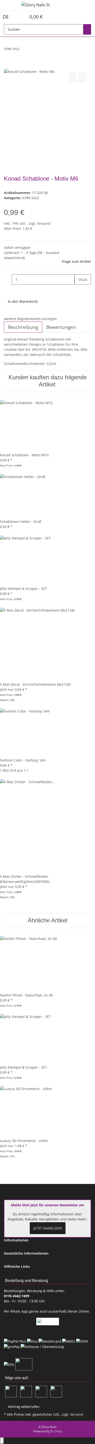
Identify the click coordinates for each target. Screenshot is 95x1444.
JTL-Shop (56, 1431)
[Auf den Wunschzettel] (82, 77)
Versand (43, 223)
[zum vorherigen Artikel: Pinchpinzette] (23, 50)
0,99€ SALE (30, 197)
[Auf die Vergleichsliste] (72, 77)
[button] (17, 16)
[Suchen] (87, 29)
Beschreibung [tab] (23, 327)
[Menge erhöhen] (78, 290)
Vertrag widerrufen (23, 1406)
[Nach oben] (2, 1440)
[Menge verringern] (8, 279)
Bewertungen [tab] (61, 327)
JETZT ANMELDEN (47, 1228)
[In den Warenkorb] (8, 65)
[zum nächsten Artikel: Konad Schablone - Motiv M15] (32, 50)
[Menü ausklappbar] (10, 5)
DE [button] (6, 17)
